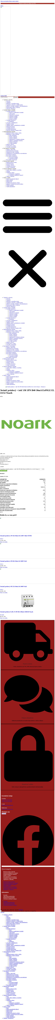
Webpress (21, 909)
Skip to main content (13, 1)
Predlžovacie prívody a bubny (13, 182)
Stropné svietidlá (13, 119)
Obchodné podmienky (9, 896)
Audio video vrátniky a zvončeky (13, 170)
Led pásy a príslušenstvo (11, 122)
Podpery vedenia (10, 165)
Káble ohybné (9, 180)
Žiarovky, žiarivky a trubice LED (13, 130)
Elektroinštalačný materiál (9, 131)
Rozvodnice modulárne (11, 156)
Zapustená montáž (13, 158)
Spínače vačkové (10, 144)
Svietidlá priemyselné (11, 129)
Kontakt (5, 895)
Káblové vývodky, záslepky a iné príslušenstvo (17, 106)
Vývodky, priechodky (11, 147)
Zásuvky (8, 101)
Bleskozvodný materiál (8, 161)
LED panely (12, 113)
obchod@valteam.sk (7, 805)
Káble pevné (9, 181)
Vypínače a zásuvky (7, 99)
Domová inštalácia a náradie (9, 168)
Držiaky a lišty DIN (10, 149)
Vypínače (8, 102)
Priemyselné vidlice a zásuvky (13, 107)
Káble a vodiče (6, 177)
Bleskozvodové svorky (11, 162)
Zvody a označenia (10, 167)
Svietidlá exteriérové (11, 120)
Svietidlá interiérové (10, 111)
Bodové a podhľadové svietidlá (16, 112)
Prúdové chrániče (13, 138)
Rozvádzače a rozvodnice (9, 148)
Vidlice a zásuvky (10, 176)
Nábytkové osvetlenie (14, 115)
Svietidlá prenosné (10, 127)
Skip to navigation (5, 1)
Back (7, 916)
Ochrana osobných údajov (10, 899)
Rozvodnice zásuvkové (11, 159)
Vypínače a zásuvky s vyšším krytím (14, 104)
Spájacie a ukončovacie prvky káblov (14, 184)
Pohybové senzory (10, 126)
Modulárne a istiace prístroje (12, 134)
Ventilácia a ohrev (10, 172)
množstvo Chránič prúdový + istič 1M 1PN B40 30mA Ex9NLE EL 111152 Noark (19, 469)
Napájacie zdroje (10, 124)
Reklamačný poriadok (9, 897)
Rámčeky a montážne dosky (12, 103)
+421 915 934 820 (7, 800)
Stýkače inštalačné (13, 142)
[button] (27, 242)
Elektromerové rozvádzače (12, 150)
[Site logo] (6, 94)
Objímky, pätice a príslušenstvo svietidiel (15, 125)
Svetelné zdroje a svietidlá (9, 110)
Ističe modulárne (13, 135)
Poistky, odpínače (13, 136)
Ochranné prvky (10, 163)
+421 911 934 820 (7, 801)
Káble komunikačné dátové (12, 179)
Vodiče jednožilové (10, 186)
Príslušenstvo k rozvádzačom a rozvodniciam (16, 153)
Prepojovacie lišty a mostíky (12, 152)
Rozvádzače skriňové (11, 154)
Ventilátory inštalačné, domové (16, 175)
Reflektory (11, 121)
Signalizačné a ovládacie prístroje (16, 139)
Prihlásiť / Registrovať (8, 1018)
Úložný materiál (10, 185)
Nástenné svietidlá (13, 116)
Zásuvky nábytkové (10, 108)
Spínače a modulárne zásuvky (16, 140)
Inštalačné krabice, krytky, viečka (13, 133)
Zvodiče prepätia (13, 143)
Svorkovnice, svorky (11, 145)
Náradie (8, 171)
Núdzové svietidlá (13, 117)
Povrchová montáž (13, 157)
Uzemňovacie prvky (10, 166)
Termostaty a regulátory (14, 173)
